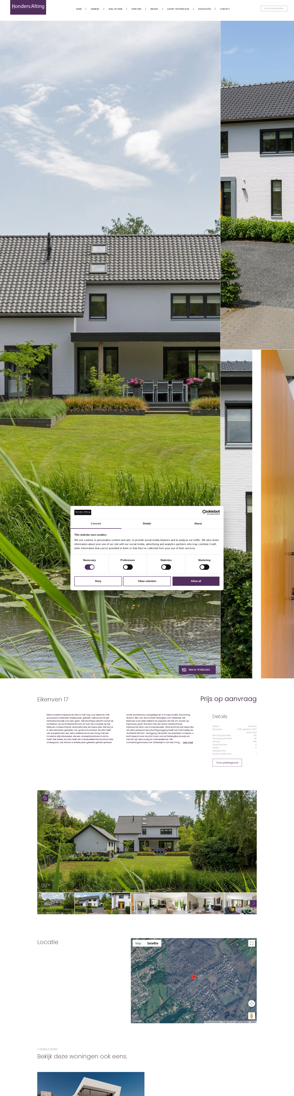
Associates (204, 8)
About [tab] (198, 523)
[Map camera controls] (251, 1003)
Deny (98, 581)
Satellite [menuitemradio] (152, 943)
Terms (253, 1022)
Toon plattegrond (227, 762)
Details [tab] (147, 523)
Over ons (136, 8)
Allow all (196, 581)
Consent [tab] (96, 523)
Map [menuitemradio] (138, 943)
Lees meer (188, 742)
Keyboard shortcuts (212, 1022)
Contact (225, 8)
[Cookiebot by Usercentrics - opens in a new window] (205, 512)
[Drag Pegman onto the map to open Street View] (251, 1015)
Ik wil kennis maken (273, 8)
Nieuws (154, 8)
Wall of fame (115, 8)
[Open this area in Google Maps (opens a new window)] (137, 1021)
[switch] (128, 567)
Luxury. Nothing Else (178, 8)
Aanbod (95, 8)
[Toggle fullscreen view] (251, 943)
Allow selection (147, 581)
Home (79, 8)
